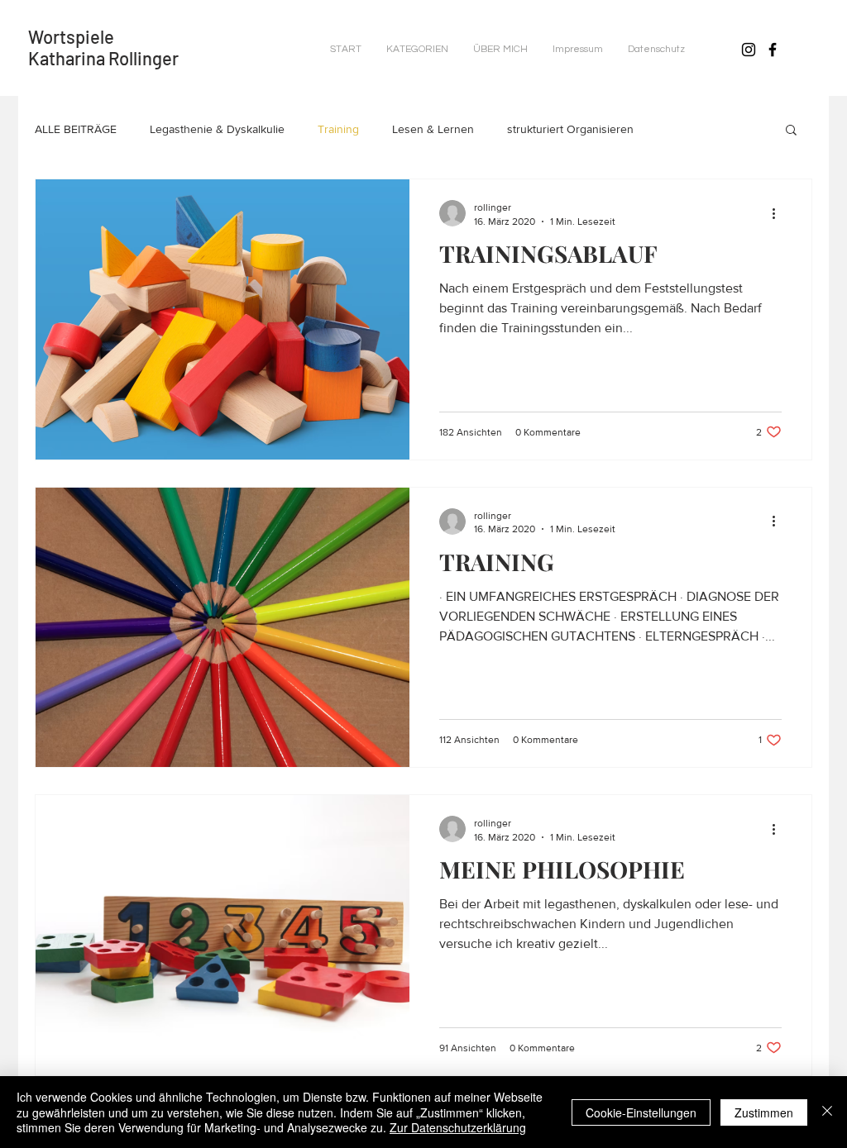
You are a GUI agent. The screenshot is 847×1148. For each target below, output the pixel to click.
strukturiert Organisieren (570, 129)
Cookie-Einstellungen (641, 1112)
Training (338, 129)
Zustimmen (764, 1112)
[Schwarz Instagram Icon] (748, 49)
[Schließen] (827, 1112)
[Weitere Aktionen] (779, 213)
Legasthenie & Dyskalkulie (217, 129)
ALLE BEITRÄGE (76, 129)
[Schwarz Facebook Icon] (772, 49)
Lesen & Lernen (433, 129)
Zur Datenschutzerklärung (458, 1127)
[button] (417, 49)
